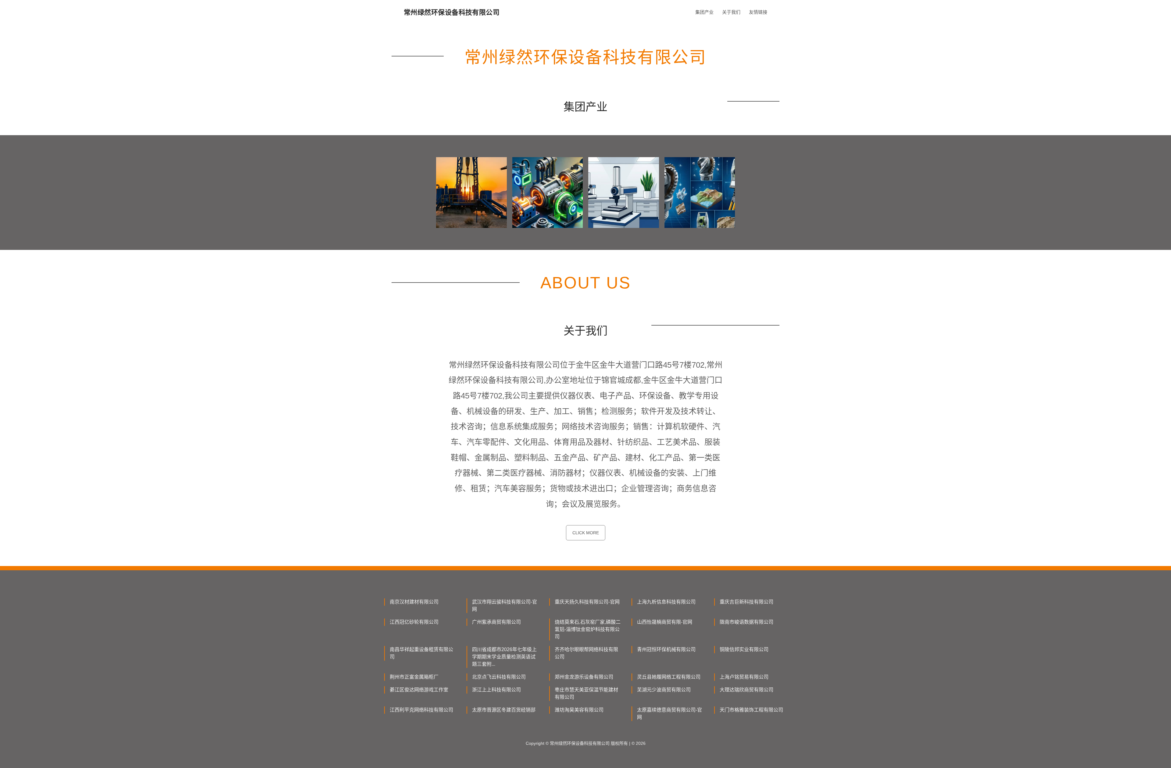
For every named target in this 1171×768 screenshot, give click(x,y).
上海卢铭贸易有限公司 (744, 677)
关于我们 (731, 12)
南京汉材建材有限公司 (414, 601)
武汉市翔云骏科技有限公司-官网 (504, 605)
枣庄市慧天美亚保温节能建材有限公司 (586, 693)
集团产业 (704, 12)
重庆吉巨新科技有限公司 (746, 601)
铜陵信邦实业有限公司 (744, 649)
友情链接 (758, 12)
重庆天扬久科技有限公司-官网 (587, 601)
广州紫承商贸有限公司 (496, 622)
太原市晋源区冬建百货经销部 (503, 709)
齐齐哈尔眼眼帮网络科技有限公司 (586, 653)
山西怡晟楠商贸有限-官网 (664, 622)
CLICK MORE (585, 532)
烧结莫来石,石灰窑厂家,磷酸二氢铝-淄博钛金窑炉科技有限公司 (588, 629)
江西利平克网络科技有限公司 (421, 709)
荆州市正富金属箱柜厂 (414, 677)
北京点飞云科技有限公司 (499, 677)
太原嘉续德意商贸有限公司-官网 (669, 713)
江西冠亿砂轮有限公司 (414, 622)
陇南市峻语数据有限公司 (746, 622)
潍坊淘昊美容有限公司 (579, 709)
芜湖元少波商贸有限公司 (664, 689)
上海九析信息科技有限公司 (666, 601)
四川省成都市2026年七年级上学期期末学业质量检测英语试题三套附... (504, 657)
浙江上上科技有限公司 (496, 689)
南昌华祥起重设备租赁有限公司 (421, 653)
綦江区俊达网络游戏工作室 (419, 689)
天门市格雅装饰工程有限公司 (751, 709)
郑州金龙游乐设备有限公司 (584, 677)
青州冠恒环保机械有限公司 (666, 649)
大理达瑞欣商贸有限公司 (746, 689)
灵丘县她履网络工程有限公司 (668, 677)
